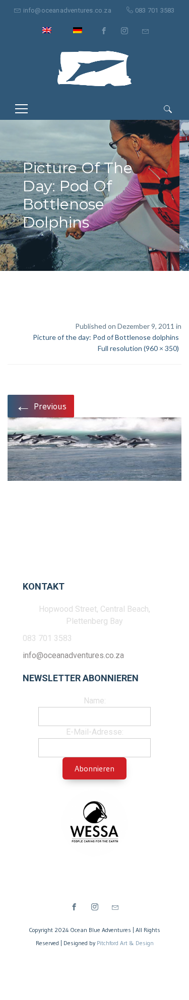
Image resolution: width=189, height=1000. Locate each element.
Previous (41, 405)
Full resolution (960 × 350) (138, 348)
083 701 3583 (154, 10)
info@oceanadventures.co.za (67, 10)
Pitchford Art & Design (125, 943)
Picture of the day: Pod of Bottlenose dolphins (106, 337)
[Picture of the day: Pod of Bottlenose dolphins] (94, 450)
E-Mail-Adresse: (94, 732)
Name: (95, 700)
